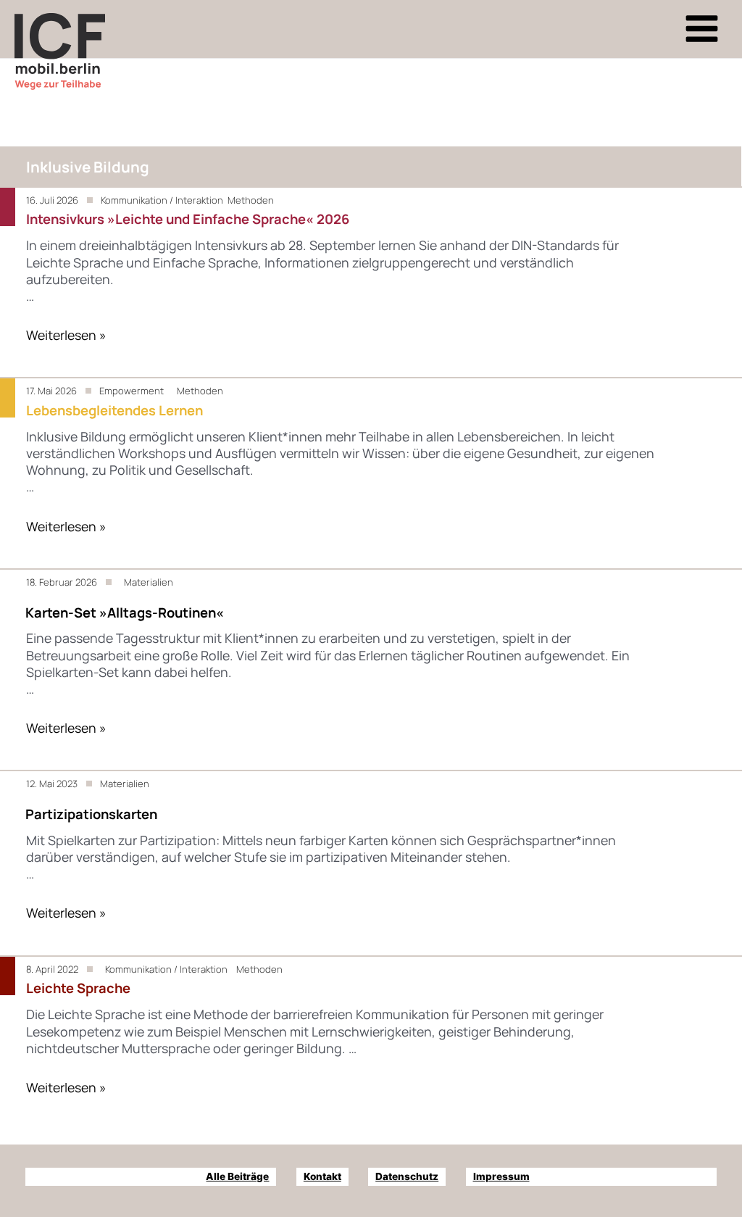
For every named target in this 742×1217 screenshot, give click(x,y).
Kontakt (322, 1176)
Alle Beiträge (237, 1176)
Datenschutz (406, 1176)
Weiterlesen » (66, 335)
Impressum (501, 1176)
